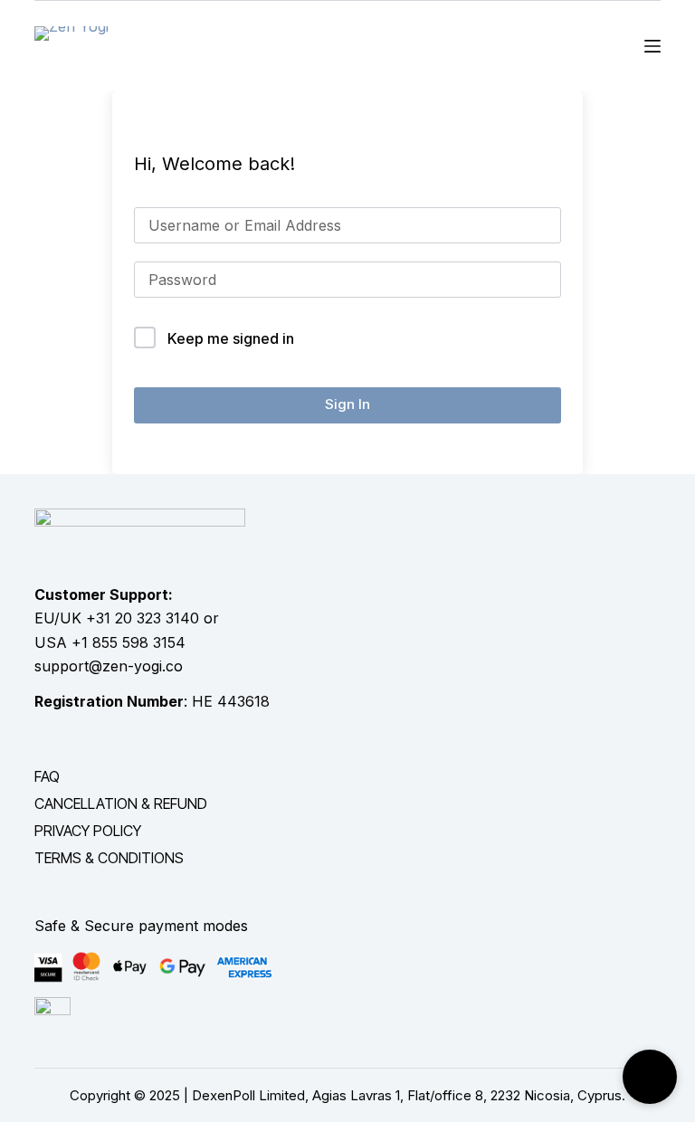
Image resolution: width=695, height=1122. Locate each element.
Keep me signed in (230, 338)
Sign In (347, 404)
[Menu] (652, 46)
